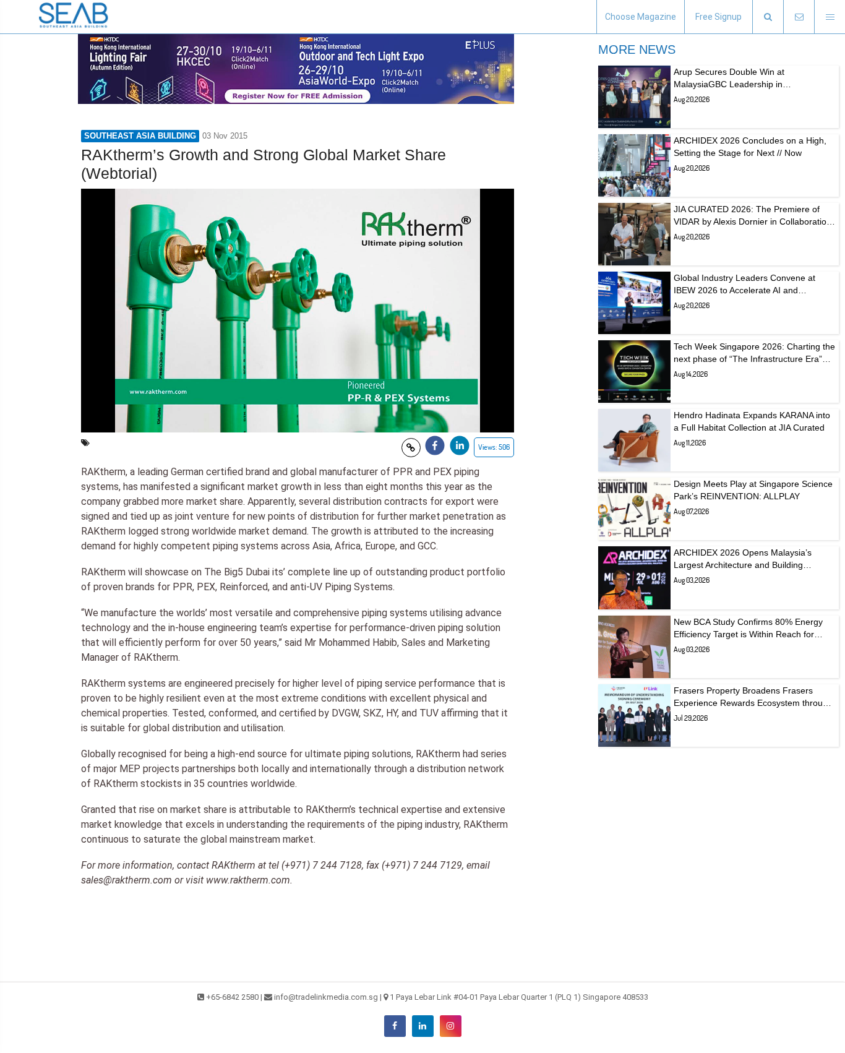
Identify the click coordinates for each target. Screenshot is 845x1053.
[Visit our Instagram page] (450, 1026)
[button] (767, 17)
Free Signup (718, 17)
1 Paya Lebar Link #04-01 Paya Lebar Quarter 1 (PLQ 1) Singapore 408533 (519, 997)
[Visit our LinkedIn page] (423, 1026)
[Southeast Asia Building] (74, 16)
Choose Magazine (640, 17)
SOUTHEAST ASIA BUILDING (140, 135)
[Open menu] (829, 17)
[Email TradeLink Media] (798, 17)
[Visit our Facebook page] (395, 1026)
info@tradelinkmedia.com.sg (326, 997)
